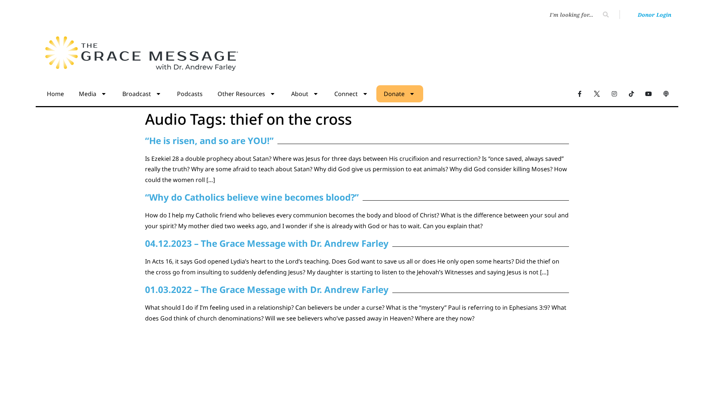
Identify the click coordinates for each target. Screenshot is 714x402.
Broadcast (136, 94)
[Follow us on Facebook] (580, 93)
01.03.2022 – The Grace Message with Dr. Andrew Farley (267, 289)
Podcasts (190, 94)
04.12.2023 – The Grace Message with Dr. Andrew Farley (267, 243)
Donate (394, 94)
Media (87, 94)
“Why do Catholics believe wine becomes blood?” (252, 197)
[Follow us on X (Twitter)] (597, 93)
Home (55, 94)
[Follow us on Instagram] (614, 93)
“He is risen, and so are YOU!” (209, 140)
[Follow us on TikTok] (631, 93)
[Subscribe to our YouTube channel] (648, 93)
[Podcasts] (666, 93)
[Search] (605, 14)
